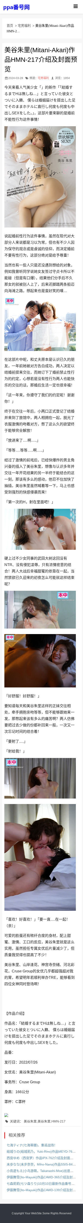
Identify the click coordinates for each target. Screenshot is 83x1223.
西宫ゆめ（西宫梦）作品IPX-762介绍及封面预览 (42, 1158)
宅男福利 (24, 25)
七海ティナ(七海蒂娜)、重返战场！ (32, 1145)
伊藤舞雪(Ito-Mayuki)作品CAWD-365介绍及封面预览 (44, 1177)
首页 (10, 25)
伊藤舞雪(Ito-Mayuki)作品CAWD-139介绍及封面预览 (44, 1190)
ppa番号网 (16, 7)
